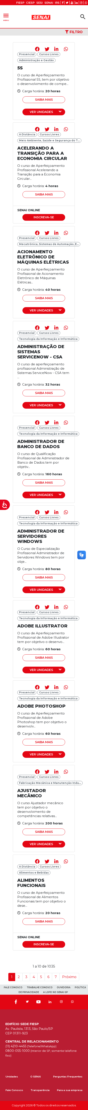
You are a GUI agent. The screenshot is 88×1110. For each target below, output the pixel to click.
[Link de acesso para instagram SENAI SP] (81, 2)
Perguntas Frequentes (67, 1076)
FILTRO (76, 32)
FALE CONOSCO (13, 987)
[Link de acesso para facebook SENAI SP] (62, 2)
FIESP (20, 2)
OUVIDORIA (63, 987)
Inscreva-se (44, 217)
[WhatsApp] (72, 1002)
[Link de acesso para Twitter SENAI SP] (67, 2)
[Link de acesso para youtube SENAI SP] (72, 2)
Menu (6, 16)
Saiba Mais (44, 100)
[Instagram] (61, 1002)
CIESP (30, 2)
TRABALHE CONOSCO (40, 987)
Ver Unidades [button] (41, 112)
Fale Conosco (14, 1090)
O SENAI (35, 1076)
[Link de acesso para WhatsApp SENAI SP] (86, 2)
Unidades (12, 1076)
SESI (39, 2)
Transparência (40, 1090)
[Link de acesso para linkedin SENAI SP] (76, 2)
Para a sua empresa (69, 1090)
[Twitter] (27, 1002)
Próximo (69, 977)
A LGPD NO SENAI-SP (55, 992)
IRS (57, 2)
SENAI (48, 2)
